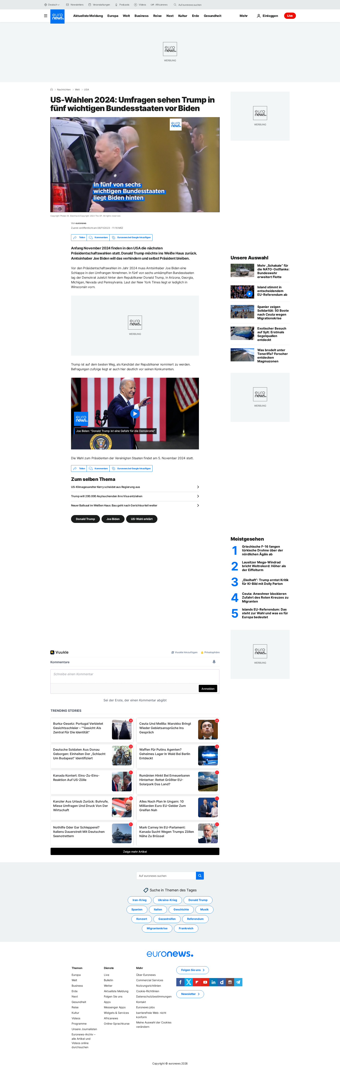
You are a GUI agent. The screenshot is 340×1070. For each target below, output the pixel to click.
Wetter (108, 985)
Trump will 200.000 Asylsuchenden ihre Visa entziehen (106, 496)
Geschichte (181, 909)
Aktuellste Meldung (88, 16)
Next (170, 16)
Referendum (195, 919)
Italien (158, 909)
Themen (77, 968)
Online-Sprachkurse (116, 1023)
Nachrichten (64, 89)
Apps (107, 1002)
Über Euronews (146, 974)
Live (290, 15)
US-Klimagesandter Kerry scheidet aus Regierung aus (105, 487)
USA (86, 89)
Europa (112, 16)
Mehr (139, 968)
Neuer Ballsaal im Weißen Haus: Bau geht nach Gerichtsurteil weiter (114, 505)
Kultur (182, 16)
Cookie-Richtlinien (147, 991)
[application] (135, 164)
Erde (195, 16)
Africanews (111, 1018)
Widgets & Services (116, 1012)
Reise (157, 16)
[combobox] (195, 5)
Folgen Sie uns (113, 996)
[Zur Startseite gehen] (57, 16)
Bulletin (108, 980)
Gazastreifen (167, 919)
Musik (204, 909)
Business (141, 16)
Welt (126, 16)
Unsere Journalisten (84, 1029)
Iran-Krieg (140, 900)
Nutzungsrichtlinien (148, 985)
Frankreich (186, 928)
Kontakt (141, 1002)
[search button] (175, 5)
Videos (76, 1018)
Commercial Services (149, 980)
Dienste (109, 968)
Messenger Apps (115, 1007)
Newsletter (188, 994)
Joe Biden (113, 519)
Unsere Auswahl (249, 258)
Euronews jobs (145, 1007)
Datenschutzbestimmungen (154, 996)
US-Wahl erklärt (141, 519)
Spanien (136, 909)
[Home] (51, 89)
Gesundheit (212, 16)
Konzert (141, 919)
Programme (79, 1023)
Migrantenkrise (157, 928)
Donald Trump (85, 519)
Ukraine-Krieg (167, 900)
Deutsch (52, 4)
